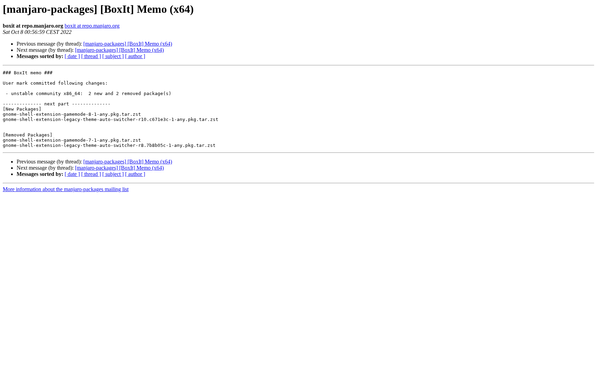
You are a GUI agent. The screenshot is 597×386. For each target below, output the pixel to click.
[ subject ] (113, 56)
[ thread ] (91, 56)
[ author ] (135, 56)
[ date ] (72, 56)
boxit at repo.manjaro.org (92, 26)
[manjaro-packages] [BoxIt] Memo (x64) (127, 44)
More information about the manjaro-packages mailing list (66, 189)
